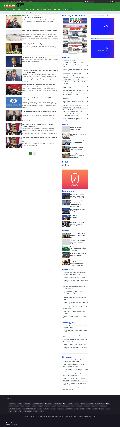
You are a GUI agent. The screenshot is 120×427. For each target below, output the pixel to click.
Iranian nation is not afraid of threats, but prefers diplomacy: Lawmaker (73, 102)
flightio (65, 165)
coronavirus (27, 403)
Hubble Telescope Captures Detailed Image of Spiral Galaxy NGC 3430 (75, 331)
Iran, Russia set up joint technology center (74, 352)
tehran (83, 408)
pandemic (95, 406)
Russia (53, 408)
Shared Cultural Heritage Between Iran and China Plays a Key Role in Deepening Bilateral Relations (74, 297)
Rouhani (46, 408)
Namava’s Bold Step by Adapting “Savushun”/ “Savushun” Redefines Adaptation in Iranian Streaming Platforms (75, 286)
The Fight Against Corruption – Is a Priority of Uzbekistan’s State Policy (78, 248)
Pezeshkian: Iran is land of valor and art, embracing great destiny (73, 292)
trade (89, 408)
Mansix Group (14, 424)
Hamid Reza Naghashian (87, 403)
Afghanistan (12, 403)
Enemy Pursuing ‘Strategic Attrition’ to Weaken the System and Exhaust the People (75, 370)
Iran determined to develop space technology (75, 344)
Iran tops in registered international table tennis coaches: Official (75, 69)
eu (64, 403)
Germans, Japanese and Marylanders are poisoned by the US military (78, 155)
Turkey (101, 408)
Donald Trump (58, 403)
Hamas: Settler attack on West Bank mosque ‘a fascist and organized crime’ (74, 93)
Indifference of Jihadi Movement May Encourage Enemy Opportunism (72, 74)
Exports (70, 403)
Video (66, 9)
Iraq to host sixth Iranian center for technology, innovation (75, 348)
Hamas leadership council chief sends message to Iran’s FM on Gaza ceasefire (73, 119)
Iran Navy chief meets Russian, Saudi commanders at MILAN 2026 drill (73, 374)
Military (50, 9)
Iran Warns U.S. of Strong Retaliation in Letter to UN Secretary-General (77, 224)
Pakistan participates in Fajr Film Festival (74, 277)
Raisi (40, 408)
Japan (40, 406)
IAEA (108, 403)
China (20, 403)
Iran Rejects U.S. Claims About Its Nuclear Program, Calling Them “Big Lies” (74, 78)
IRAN (17, 406)
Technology (44, 9)
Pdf (63, 9)
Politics (19, 9)
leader (54, 406)
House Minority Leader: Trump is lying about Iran (74, 65)
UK (10, 411)
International (25, 9)
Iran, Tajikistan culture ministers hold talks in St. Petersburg (74, 312)
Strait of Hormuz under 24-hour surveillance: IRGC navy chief (74, 384)
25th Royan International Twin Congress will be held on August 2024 (75, 340)
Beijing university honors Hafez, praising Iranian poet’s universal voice (75, 281)
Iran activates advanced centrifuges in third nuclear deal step (38, 84)
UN (15, 411)
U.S (108, 408)
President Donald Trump (15, 408)
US (20, 411)
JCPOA (47, 406)
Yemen (36, 411)
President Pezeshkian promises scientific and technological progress (75, 326)
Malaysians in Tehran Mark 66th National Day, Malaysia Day (77, 235)
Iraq (22, 406)
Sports (54, 9)
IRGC (28, 406)
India (11, 406)
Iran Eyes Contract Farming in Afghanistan (73, 90)
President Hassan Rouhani (29, 408)
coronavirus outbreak (38, 403)
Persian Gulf (103, 406)
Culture (38, 9)
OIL (73, 406)
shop (7, 1)
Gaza (77, 403)
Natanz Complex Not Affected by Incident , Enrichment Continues (39, 30)
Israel (34, 406)
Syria (77, 408)
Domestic (32, 9)
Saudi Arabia (69, 408)
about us (13, 1)
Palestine (87, 406)
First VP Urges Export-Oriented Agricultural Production (74, 82)
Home (7, 9)
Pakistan (80, 406)
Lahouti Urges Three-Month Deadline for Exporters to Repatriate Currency (73, 114)
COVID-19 (48, 403)
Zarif (42, 411)
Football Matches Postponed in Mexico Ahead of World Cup (74, 97)
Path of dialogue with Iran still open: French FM (35, 57)
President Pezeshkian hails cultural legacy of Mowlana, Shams (75, 307)
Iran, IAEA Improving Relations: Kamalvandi (34, 17)
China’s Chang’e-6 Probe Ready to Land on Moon (74, 335)
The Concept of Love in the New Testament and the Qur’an (77, 242)
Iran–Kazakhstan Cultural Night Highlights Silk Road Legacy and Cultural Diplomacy (75, 273)
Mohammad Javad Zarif (64, 406)
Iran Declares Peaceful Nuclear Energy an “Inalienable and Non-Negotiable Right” (73, 106)
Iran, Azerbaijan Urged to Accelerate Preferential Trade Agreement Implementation (74, 61)
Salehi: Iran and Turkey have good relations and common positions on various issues (75, 303)
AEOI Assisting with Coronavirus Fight (32, 44)
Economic (13, 9)
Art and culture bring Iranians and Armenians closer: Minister (74, 317)
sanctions (61, 408)
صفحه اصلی (18, 12)
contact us (29, 1)
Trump (95, 408)
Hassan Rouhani (100, 403)
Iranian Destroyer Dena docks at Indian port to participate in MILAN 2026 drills (75, 379)
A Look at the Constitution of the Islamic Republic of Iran (73, 86)
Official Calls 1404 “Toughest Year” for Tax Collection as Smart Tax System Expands (73, 110)
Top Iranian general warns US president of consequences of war (74, 388)
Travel (59, 9)
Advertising (36, 1)
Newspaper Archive (21, 1)
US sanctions (28, 411)
